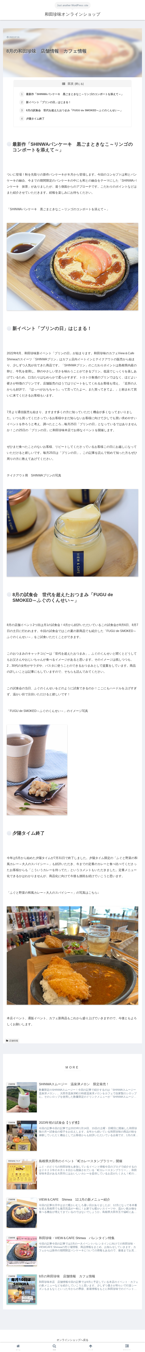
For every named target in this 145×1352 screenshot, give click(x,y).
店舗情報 (13, 1040)
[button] (134, 772)
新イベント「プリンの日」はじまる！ (48, 102)
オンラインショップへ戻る (72, 1339)
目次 (71, 83)
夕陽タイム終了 (35, 118)
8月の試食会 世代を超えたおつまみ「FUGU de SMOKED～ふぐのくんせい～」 (74, 110)
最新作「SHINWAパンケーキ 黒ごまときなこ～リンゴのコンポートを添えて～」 (75, 94)
